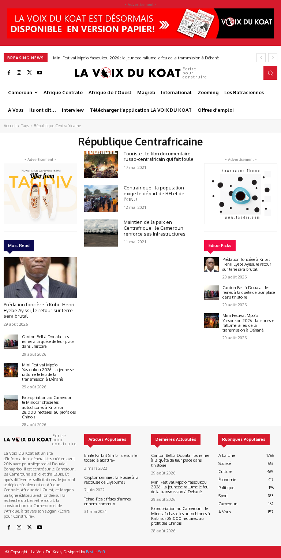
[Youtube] (39, 73)
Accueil (10, 125)
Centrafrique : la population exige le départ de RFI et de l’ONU (154, 193)
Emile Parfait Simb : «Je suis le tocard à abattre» (110, 458)
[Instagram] (19, 73)
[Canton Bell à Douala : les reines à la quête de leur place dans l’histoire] (11, 342)
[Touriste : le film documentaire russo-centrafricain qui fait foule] (101, 164)
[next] (272, 57)
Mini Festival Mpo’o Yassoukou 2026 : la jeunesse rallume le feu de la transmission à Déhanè (136, 57)
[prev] (261, 57)
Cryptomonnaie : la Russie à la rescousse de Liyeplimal (111, 480)
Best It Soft (95, 551)
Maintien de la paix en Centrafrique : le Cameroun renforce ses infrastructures (155, 227)
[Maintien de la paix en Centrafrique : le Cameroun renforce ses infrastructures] (101, 233)
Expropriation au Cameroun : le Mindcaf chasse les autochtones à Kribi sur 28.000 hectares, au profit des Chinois (49, 407)
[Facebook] (9, 73)
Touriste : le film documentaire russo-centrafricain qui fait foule (159, 156)
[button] (270, 73)
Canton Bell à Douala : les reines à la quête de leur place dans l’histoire (48, 341)
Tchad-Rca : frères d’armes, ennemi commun (108, 501)
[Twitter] (29, 73)
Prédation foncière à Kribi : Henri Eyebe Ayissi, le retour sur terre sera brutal (39, 310)
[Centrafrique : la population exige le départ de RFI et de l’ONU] (101, 198)
